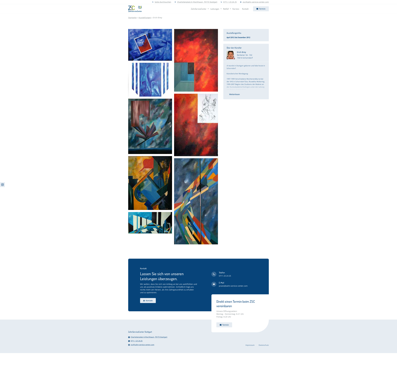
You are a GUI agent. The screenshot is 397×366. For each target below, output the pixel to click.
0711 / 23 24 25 (230, 2)
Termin (225, 325)
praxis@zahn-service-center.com (233, 286)
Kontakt (149, 300)
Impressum (250, 345)
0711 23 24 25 (225, 276)
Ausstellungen (145, 17)
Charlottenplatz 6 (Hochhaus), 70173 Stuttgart (197, 2)
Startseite (132, 17)
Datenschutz (264, 345)
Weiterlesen (234, 94)
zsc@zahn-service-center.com (256, 2)
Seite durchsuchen (163, 2)
